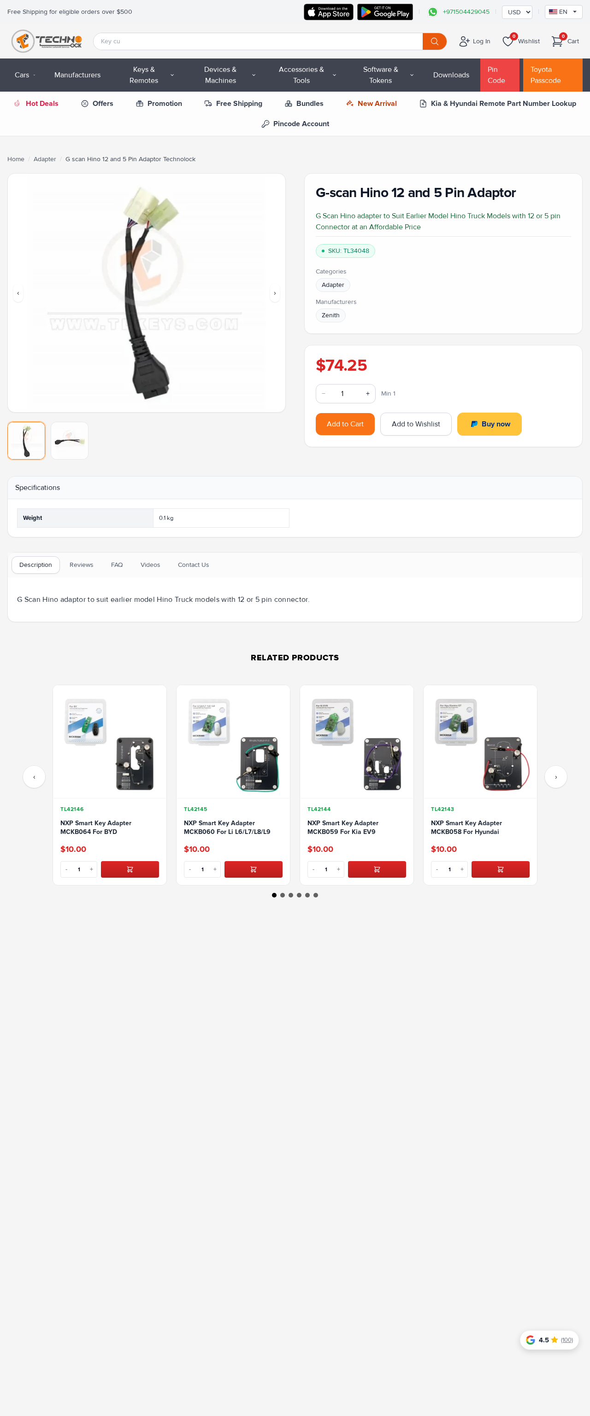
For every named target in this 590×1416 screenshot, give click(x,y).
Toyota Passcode (546, 75)
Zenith (331, 315)
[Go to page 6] (315, 895)
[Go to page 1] (274, 895)
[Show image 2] (69, 441)
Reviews (82, 565)
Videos (150, 565)
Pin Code (496, 75)
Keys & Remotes (144, 75)
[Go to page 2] (282, 895)
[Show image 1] (26, 441)
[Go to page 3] (291, 895)
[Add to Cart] (130, 869)
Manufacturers (77, 75)
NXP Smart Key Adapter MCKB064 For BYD (95, 827)
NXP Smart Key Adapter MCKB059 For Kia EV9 (342, 827)
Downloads (451, 75)
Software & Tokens (380, 75)
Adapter (45, 159)
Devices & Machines (220, 75)
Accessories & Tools (301, 75)
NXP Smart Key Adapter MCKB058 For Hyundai (466, 827)
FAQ (117, 565)
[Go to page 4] (299, 895)
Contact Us (193, 565)
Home (15, 159)
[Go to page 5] (307, 895)
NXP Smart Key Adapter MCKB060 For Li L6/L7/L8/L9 (227, 827)
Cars (22, 75)
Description (35, 565)
